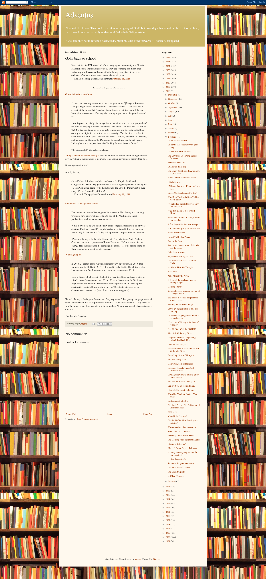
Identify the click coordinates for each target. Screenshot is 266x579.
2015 (168, 494)
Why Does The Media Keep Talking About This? (183, 198)
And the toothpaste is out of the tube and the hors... (183, 246)
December (173, 94)
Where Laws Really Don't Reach (182, 177)
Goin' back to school (176, 252)
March (171, 132)
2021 (168, 78)
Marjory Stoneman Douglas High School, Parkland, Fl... (182, 339)
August (171, 111)
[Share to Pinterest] (110, 324)
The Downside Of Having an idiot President (182, 157)
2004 (168, 541)
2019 (168, 86)
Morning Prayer (174, 286)
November (173, 98)
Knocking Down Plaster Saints (181, 435)
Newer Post (71, 413)
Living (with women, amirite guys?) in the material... (183, 376)
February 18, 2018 (121, 78)
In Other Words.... (176, 475)
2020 (168, 82)
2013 (168, 503)
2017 (168, 486)
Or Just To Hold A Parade (179, 236)
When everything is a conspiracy (182, 427)
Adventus (79, 14)
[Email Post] (93, 323)
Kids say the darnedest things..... (182, 304)
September (173, 107)
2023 (168, 70)
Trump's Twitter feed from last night (82, 155)
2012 (168, 507)
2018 (168, 91)
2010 (168, 515)
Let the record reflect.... (178, 400)
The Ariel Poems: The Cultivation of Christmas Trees (184, 406)
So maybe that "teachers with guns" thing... (183, 146)
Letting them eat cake (177, 459)
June (170, 119)
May (170, 124)
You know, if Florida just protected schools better (183, 299)
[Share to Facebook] (107, 324)
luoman (138, 559)
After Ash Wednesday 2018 (179, 333)
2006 (168, 532)
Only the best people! (177, 344)
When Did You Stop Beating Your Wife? (182, 395)
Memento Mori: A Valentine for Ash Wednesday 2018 (183, 350)
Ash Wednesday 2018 (177, 359)
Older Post (147, 413)
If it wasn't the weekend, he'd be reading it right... (182, 281)
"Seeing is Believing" (177, 443)
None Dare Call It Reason (179, 431)
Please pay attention (176, 232)
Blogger (156, 559)
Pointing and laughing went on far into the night (182, 453)
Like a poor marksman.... (179, 140)
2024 (168, 65)
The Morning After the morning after (184, 439)
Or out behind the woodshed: (79, 94)
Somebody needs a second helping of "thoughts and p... (184, 292)
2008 (168, 524)
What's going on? (73, 254)
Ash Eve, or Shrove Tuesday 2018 (182, 381)
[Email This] (98, 324)
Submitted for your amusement (181, 463)
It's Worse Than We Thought (180, 267)
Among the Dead (175, 241)
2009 (168, 520)
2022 (168, 74)
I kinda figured (174, 181)
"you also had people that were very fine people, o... (183, 205)
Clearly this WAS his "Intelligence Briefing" (182, 421)
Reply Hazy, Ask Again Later (180, 256)
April (170, 128)
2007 (168, 528)
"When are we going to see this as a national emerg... (183, 317)
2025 (168, 61)
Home (109, 413)
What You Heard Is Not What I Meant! (181, 212)
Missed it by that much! (178, 416)
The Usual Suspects (176, 471)
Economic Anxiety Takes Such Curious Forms (181, 369)
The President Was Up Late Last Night (182, 262)
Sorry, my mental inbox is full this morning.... (183, 310)
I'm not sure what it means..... (181, 151)
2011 (168, 511)
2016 (168, 490)
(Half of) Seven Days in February (182, 448)
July (170, 115)
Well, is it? (172, 411)
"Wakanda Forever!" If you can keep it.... (184, 187)
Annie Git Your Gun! (177, 162)
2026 (168, 57)
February (172, 136)
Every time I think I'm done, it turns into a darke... (184, 219)
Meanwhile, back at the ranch (180, 363)
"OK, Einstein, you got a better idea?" (184, 228)
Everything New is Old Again (181, 355)
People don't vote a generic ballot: (81, 203)
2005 (168, 537)
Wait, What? (173, 271)
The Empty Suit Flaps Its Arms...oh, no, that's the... (184, 172)
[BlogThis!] (101, 324)
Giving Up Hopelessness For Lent (182, 192)
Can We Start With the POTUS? (182, 329)
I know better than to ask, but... (181, 389)
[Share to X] (104, 324)
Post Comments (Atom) (87, 419)
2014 (168, 499)
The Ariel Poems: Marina (179, 467)
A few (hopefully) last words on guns (184, 224)
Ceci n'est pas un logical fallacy (181, 385)
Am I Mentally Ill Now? (178, 275)
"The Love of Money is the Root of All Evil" (183, 323)
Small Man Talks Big (177, 166)
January (171, 481)
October (172, 103)
